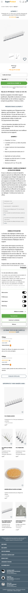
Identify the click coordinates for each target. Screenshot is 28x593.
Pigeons (11, 6)
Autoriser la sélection (14, 320)
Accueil (2, 6)
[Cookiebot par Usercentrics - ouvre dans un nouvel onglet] (20, 268)
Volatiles (7, 6)
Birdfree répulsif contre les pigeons (13, 489)
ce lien (5, 223)
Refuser (14, 324)
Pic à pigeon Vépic (20, 447)
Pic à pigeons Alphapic (10, 416)
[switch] (24, 297)
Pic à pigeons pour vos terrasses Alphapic (7, 521)
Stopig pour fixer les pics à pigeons (20, 521)
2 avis (17, 17)
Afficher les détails (18, 311)
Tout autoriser (14, 315)
